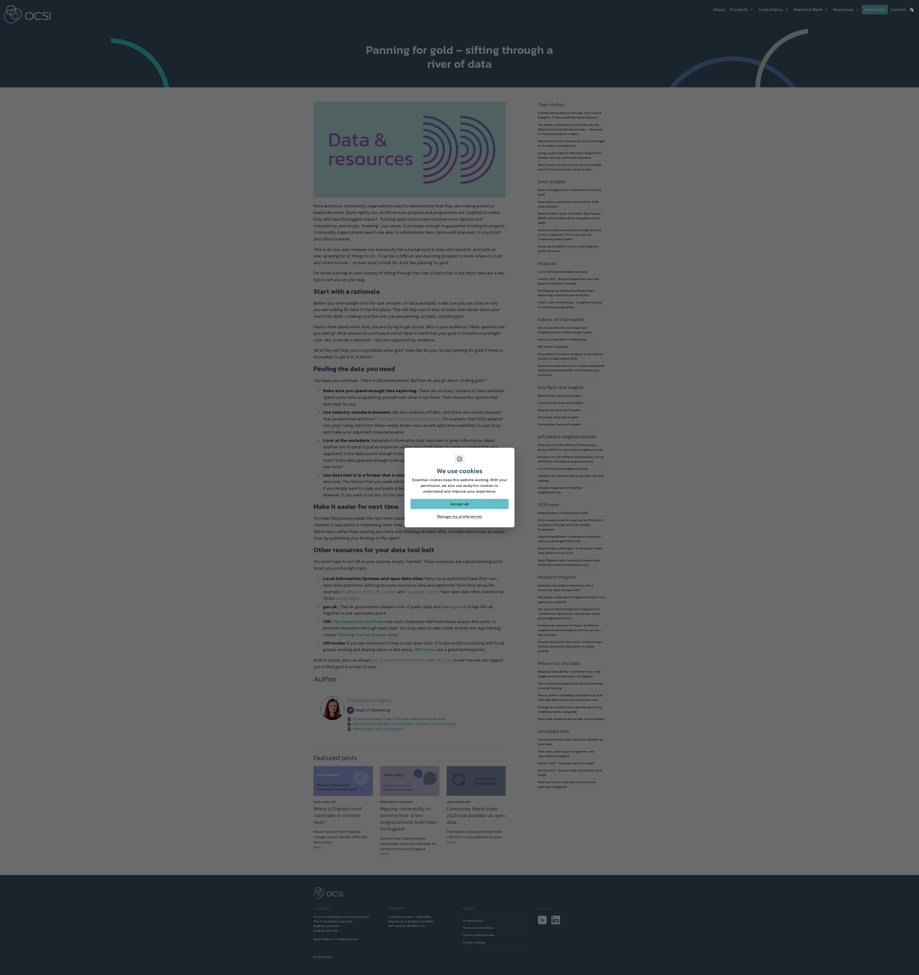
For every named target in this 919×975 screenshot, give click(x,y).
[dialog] (459, 488)
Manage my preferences (459, 516)
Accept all (459, 504)
